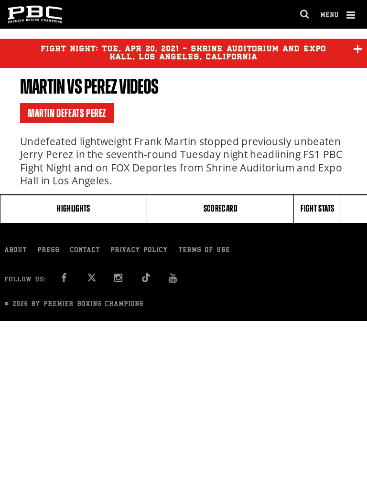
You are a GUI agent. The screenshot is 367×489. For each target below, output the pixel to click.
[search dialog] (305, 14)
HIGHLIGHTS (73, 208)
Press (49, 250)
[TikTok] (146, 280)
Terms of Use (204, 250)
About (16, 250)
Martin (42, 86)
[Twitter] (91, 280)
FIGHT (317, 208)
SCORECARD (220, 208)
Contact (85, 250)
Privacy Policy (139, 250)
